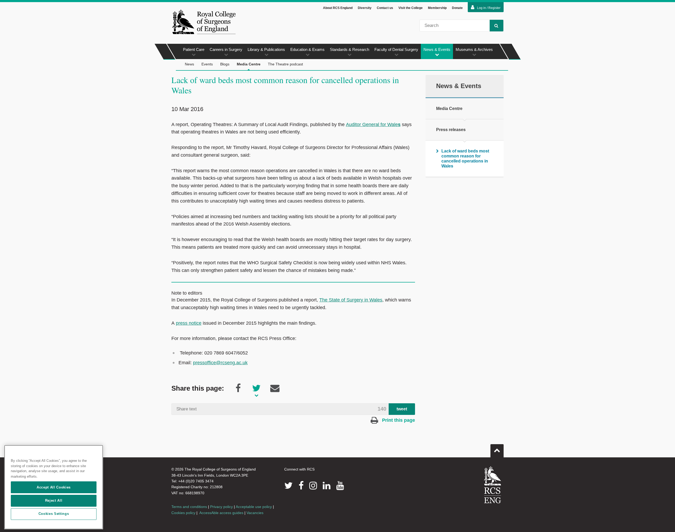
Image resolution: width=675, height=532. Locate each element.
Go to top (497, 450)
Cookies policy (183, 513)
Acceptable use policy (254, 507)
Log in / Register (488, 8)
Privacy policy (221, 507)
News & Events (436, 49)
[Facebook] (300, 486)
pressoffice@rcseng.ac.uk (220, 362)
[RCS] (493, 484)
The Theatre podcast (285, 64)
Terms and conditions (189, 507)
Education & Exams (307, 49)
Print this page (398, 420)
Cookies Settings (53, 514)
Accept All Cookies (54, 487)
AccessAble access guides (221, 513)
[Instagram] (313, 486)
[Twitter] (288, 486)
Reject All (53, 500)
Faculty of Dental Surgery (396, 49)
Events (207, 64)
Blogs (224, 64)
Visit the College (410, 8)
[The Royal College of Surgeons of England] (203, 22)
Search (496, 25)
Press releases (451, 129)
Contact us (385, 8)
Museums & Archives (474, 49)
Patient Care (193, 49)
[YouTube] (340, 486)
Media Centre (249, 64)
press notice (188, 323)
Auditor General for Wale (373, 124)
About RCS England (338, 8)
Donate (457, 8)
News (189, 64)
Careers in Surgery (226, 49)
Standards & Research (349, 49)
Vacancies (255, 513)
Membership (437, 8)
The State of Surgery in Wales (350, 300)
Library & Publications (266, 49)
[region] (53, 487)
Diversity (365, 8)
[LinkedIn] (326, 486)
